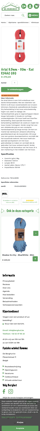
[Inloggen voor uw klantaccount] (30, 6)
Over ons (6, 288)
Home (3, 22)
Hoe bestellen (9, 295)
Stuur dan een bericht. (14, 324)
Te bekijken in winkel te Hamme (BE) (10, 201)
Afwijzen (20, 422)
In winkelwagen (15, 89)
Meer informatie (8, 417)
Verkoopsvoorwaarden (12, 305)
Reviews (6, 284)
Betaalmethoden (10, 301)
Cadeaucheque (11, 377)
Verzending (8, 298)
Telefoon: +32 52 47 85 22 (14, 334)
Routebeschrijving (13, 367)
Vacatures (9, 373)
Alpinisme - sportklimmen (18, 22)
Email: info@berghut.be (13, 330)
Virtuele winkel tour (13, 380)
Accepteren (20, 428)
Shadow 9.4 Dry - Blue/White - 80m (18, 255)
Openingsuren (11, 370)
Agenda (6, 291)
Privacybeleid (8, 281)
